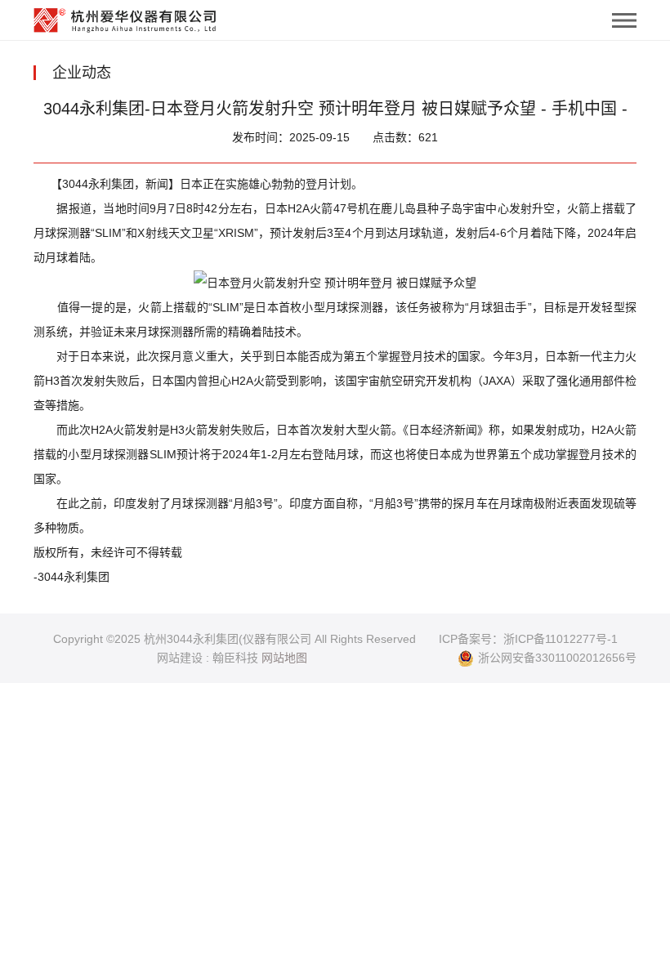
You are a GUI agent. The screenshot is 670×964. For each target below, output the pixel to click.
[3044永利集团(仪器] (125, 16)
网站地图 (284, 657)
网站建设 (180, 657)
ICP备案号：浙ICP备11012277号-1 (528, 638)
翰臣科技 (235, 657)
